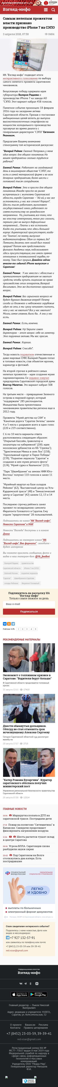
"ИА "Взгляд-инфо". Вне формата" (24, 541)
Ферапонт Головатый (30, 583)
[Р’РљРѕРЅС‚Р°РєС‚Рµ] (5, 624)
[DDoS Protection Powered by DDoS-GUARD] (29, 1083)
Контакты (15, 1027)
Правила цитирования (36, 1027)
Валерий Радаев (11, 563)
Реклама (43, 1024)
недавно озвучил (39, 378)
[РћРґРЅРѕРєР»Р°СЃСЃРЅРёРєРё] (9, 624)
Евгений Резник (11, 573)
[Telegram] (13, 624)
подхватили (27, 354)
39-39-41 (36, 946)
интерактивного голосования (20, 78)
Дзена (6, 533)
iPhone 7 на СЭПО (31, 568)
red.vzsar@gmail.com (17, 950)
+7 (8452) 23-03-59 (16, 946)
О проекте (16, 1024)
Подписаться (29, 611)
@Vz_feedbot (42, 556)
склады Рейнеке (11, 583)
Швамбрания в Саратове (24, 578)
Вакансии (30, 1024)
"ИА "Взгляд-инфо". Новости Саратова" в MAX (27, 522)
